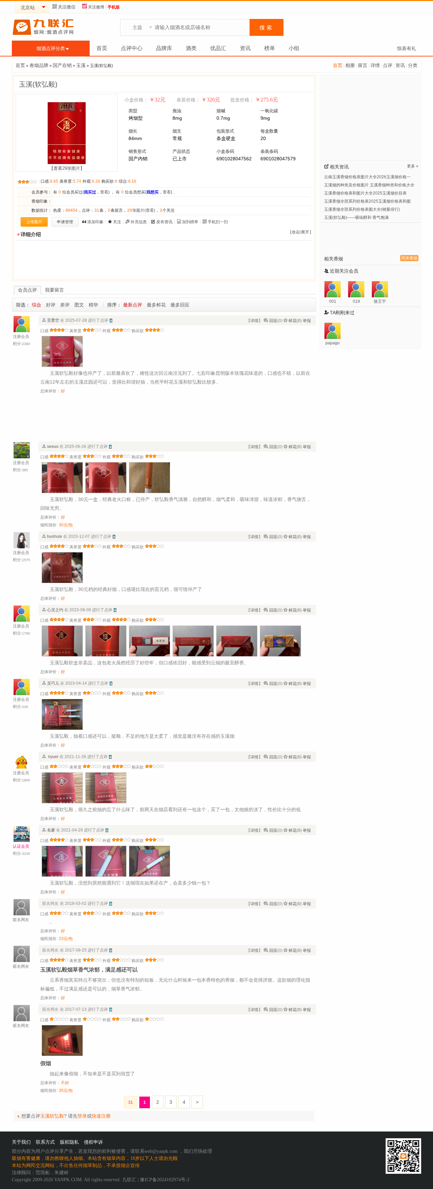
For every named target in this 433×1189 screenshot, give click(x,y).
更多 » (412, 166)
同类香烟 (409, 258)
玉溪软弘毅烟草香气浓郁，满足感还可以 (89, 970)
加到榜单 (190, 222)
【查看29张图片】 (67, 168)
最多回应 (179, 304)
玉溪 (81, 65)
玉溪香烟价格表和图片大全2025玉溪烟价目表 (365, 193)
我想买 (152, 192)
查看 (104, 192)
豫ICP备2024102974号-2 (164, 1179)
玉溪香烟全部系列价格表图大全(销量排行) (362, 209)
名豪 (51, 830)
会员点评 (27, 290)
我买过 (90, 192)
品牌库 (164, 48)
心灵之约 (55, 610)
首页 (101, 48)
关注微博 (96, 7)
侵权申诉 (93, 1142)
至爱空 (53, 320)
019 (356, 301)
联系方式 (45, 1142)
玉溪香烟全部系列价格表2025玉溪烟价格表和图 (367, 201)
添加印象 (95, 222)
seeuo (53, 446)
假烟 (45, 1063)
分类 (412, 65)
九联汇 (129, 1179)
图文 (79, 304)
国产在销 (62, 65)
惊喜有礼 (406, 48)
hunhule (54, 536)
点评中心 (131, 48)
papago (332, 343)
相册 (350, 65)
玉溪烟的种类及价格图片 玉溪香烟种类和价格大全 (369, 185)
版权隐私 (69, 1142)
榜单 (269, 48)
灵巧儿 (53, 683)
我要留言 (54, 290)
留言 (362, 65)
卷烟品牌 (38, 65)
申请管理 (65, 222)
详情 (375, 65)
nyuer (53, 756)
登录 (82, 1116)
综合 (36, 304)
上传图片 (34, 222)
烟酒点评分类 (51, 48)
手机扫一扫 (218, 222)
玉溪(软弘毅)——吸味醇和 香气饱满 (356, 217)
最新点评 (132, 304)
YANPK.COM (68, 1179)
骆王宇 (380, 301)
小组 (294, 48)
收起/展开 (300, 232)
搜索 (266, 27)
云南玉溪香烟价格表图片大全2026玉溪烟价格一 (367, 177)
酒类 (191, 48)
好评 (50, 304)
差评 (65, 304)
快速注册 (101, 1116)
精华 (93, 304)
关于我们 (21, 1142)
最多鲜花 (156, 304)
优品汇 (218, 48)
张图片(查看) (141, 210)
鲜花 (293, 320)
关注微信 (66, 6)
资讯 (245, 48)
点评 (387, 65)
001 (332, 301)
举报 (307, 320)
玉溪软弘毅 (52, 1116)
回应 (273, 320)
